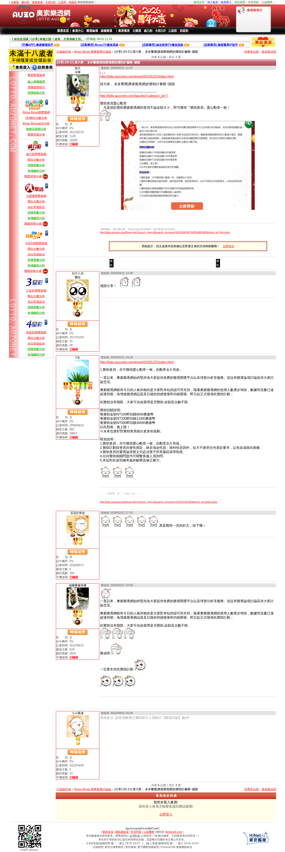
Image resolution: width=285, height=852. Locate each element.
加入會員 (212, 2)
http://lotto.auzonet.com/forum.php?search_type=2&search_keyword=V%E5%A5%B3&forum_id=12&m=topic (158, 502)
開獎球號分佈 (36, 134)
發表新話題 (269, 51)
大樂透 (15, 2)
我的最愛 (239, 2)
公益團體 (267, 2)
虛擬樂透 (106, 30)
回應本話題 (251, 51)
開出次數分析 (36, 159)
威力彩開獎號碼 (36, 154)
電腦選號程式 (36, 87)
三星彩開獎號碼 (36, 290)
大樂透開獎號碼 (36, 196)
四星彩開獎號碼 (36, 332)
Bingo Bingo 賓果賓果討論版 (92, 51)
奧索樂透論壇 (36, 75)
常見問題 (253, 2)
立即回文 (228, 246)
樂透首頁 (199, 2)
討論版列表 (64, 51)
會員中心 (78, 30)
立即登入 (166, 814)
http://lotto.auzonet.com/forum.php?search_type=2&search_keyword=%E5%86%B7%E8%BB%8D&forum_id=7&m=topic (165, 232)
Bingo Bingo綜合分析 (36, 123)
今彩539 (50, 2)
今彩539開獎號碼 (36, 243)
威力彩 (25, 2)
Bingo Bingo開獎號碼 (36, 112)
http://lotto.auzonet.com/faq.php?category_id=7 (134, 96)
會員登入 (226, 2)
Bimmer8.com (173, 832)
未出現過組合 (36, 207)
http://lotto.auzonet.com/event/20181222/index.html (137, 76)
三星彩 (62, 2)
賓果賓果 (37, 2)
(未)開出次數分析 (36, 118)
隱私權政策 (122, 832)
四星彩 (73, 2)
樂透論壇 (92, 30)
